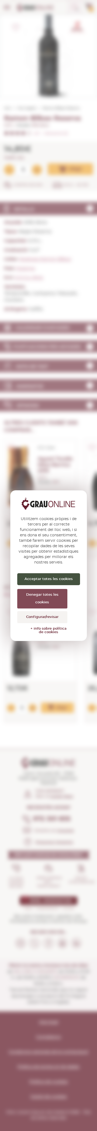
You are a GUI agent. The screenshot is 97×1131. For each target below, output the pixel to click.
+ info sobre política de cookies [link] (48, 630)
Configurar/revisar (42, 617)
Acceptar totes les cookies (49, 579)
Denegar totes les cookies (42, 598)
